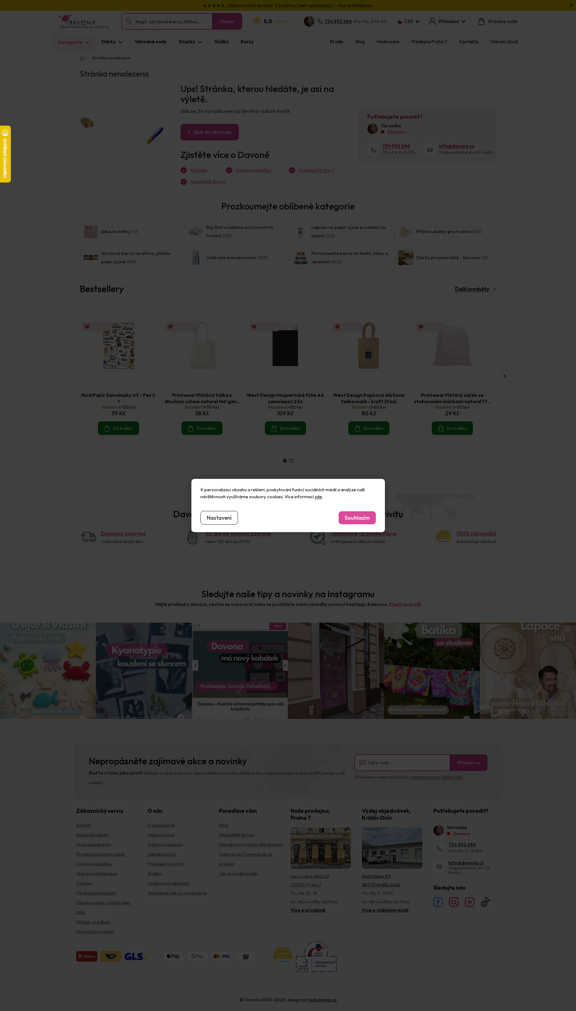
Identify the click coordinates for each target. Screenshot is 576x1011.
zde (318, 496)
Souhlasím (357, 517)
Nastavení (219, 517)
